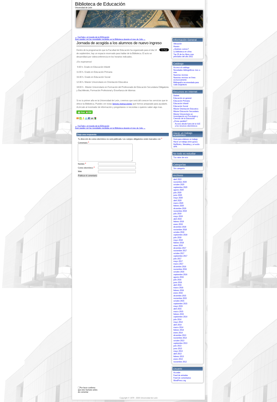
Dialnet (176, 95)
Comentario (83, 142)
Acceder (176, 372)
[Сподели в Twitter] (86, 118)
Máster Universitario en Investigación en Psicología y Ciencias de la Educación (185, 116)
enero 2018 (178, 245)
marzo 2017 (178, 264)
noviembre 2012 (180, 362)
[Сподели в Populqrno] (80, 118)
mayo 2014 (178, 322)
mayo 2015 (178, 306)
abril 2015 (177, 309)
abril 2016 (177, 285)
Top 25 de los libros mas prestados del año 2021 (183, 55)
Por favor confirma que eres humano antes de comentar (88, 390)
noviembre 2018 (180, 230)
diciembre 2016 (179, 267)
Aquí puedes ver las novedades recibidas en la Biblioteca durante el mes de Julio (110, 39)
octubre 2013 (178, 341)
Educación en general (182, 98)
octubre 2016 (178, 272)
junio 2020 (177, 195)
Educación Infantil (180, 103)
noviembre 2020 (180, 182)
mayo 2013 (178, 351)
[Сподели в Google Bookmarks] (95, 118)
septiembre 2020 (180, 187)
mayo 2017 (178, 261)
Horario (176, 46)
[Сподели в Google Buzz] (92, 118)
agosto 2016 (178, 277)
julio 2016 (177, 280)
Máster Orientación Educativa (185, 109)
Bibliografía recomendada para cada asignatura (186, 83)
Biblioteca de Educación (100, 4)
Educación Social (180, 106)
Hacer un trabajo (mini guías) (185, 142)
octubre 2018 (178, 232)
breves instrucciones (122, 104)
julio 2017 (177, 259)
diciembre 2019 (179, 208)
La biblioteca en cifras (182, 52)
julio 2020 (177, 192)
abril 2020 (177, 200)
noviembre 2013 (180, 338)
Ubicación (177, 44)
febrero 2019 (178, 221)
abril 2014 (177, 325)
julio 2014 (177, 319)
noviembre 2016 (180, 269)
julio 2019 (177, 214)
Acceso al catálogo (181, 67)
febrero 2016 (178, 290)
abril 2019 (177, 219)
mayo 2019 (178, 216)
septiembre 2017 (180, 256)
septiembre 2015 (180, 304)
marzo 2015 (178, 311)
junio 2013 (177, 348)
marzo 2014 (178, 327)
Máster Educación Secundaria (186, 111)
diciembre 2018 (179, 227)
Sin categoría (179, 168)
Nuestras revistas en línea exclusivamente (184, 78)
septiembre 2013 (180, 343)
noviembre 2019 (180, 211)
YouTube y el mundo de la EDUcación (92, 37)
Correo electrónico (86, 167)
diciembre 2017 (179, 248)
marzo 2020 (178, 203)
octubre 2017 (178, 253)
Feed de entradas (180, 375)
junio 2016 (177, 282)
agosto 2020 (178, 190)
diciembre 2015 (179, 296)
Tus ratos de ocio (180, 157)
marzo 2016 (178, 288)
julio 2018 (177, 237)
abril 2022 (177, 179)
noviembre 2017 (180, 251)
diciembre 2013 (179, 335)
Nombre (82, 164)
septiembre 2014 (180, 317)
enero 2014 (178, 333)
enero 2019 (178, 224)
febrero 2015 (178, 314)
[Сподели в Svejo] (83, 118)
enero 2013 (178, 359)
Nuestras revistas (180, 75)
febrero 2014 (178, 330)
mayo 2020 (178, 198)
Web (80, 171)
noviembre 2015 (180, 298)
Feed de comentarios (182, 378)
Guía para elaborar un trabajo (185, 139)
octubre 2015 (178, 301)
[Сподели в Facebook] (89, 118)
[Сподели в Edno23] (77, 118)
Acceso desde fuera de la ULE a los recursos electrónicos (187, 125)
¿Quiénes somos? (181, 49)
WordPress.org (179, 380)
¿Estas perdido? (180, 121)
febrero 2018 (178, 243)
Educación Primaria (181, 101)
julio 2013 (177, 346)
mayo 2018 (178, 240)
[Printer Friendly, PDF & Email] (84, 113)
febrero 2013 (178, 356)
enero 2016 (178, 293)
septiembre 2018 (180, 235)
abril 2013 (177, 354)
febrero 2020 (178, 206)
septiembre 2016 (180, 274)
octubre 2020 (178, 184)
